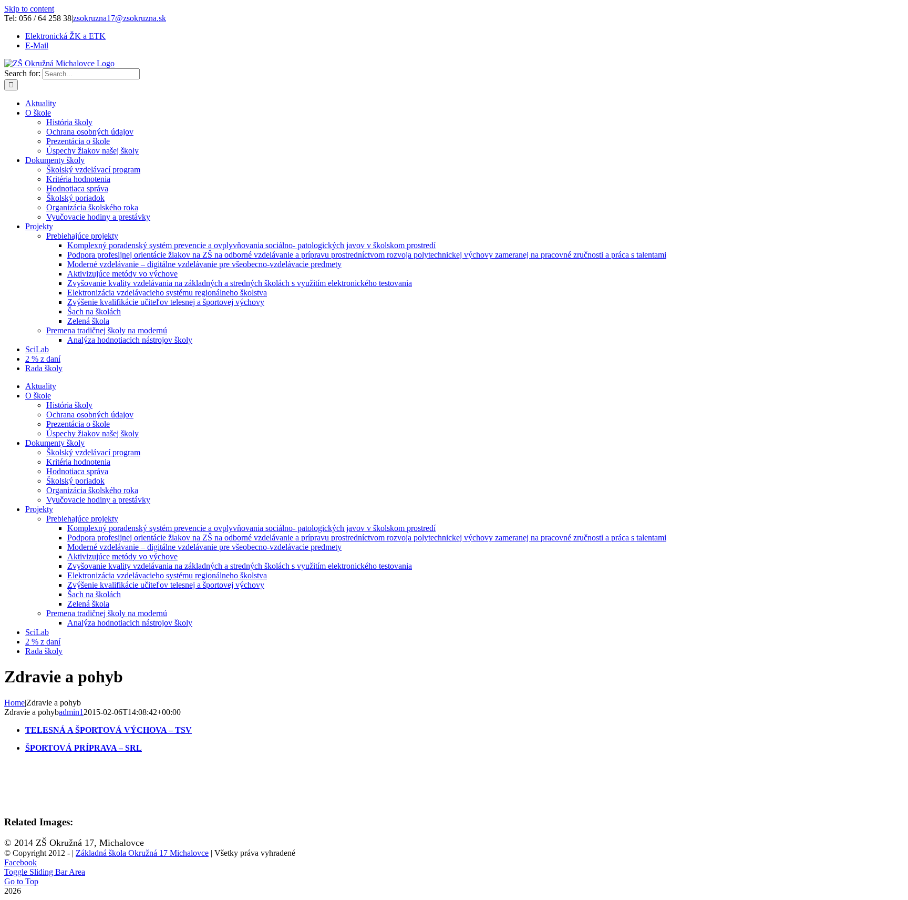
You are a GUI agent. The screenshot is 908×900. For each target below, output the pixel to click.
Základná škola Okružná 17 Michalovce (142, 852)
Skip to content (29, 8)
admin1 (71, 712)
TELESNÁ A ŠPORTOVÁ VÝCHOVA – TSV (108, 729)
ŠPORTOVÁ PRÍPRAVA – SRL (83, 747)
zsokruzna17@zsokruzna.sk (119, 18)
